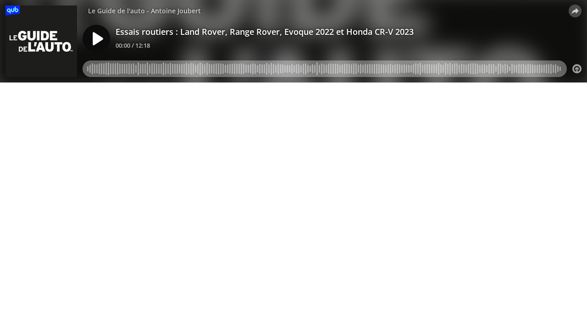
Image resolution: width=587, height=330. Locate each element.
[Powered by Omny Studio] (576, 68)
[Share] (575, 11)
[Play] (96, 38)
